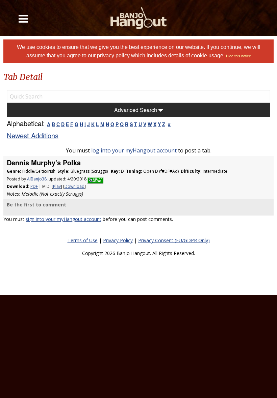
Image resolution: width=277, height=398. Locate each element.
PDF (34, 186)
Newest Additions (32, 135)
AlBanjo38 (37, 179)
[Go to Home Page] (139, 18)
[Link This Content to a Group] (95, 179)
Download (74, 186)
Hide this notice (238, 56)
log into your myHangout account (134, 150)
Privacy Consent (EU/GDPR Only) (174, 240)
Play (57, 186)
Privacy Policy (118, 240)
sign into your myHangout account (63, 219)
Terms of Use (83, 240)
